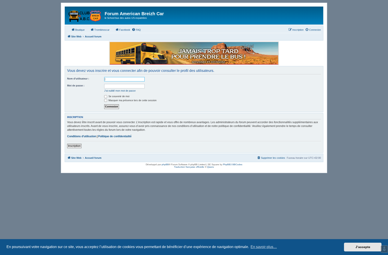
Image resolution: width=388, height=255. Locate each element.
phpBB (165, 164)
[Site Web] (85, 15)
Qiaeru (210, 167)
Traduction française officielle (189, 167)
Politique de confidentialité (115, 136)
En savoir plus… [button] (264, 247)
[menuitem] (136, 29)
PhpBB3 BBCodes (232, 164)
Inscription (74, 146)
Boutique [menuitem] (80, 29)
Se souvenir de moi (118, 96)
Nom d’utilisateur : (78, 78)
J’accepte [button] (362, 247)
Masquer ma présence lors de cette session (132, 100)
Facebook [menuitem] (124, 29)
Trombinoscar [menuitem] (102, 29)
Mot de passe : (75, 85)
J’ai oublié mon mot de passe (120, 90)
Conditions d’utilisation (81, 136)
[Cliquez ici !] (194, 53)
